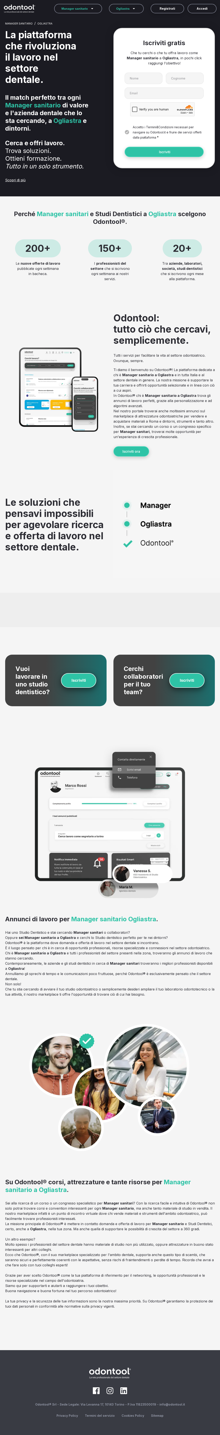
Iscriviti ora (131, 451)
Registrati (167, 8)
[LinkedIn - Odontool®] (123, 1393)
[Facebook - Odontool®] (96, 1393)
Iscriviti (164, 152)
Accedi (202, 8)
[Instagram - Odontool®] (110, 1393)
